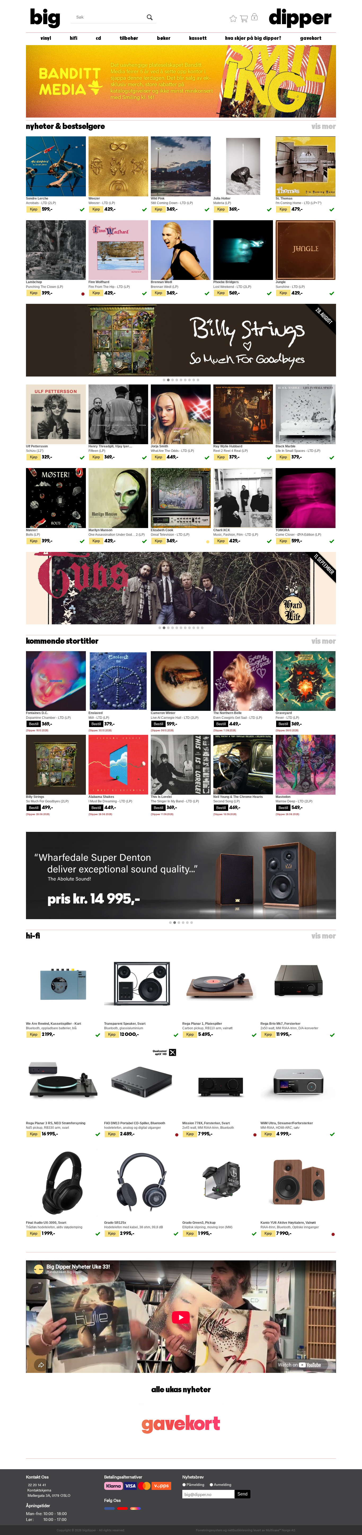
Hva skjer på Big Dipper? (253, 38)
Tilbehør (129, 38)
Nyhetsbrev (193, 1477)
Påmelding (195, 1484)
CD (98, 38)
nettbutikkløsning (240, 1530)
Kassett (198, 38)
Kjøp (33, 208)
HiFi (73, 38)
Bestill (33, 723)
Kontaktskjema (39, 1490)
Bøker (164, 38)
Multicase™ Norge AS (280, 1530)
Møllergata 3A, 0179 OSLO (49, 1495)
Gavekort (310, 38)
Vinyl (46, 38)
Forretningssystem (209, 1530)
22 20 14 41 (37, 1484)
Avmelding (222, 1484)
